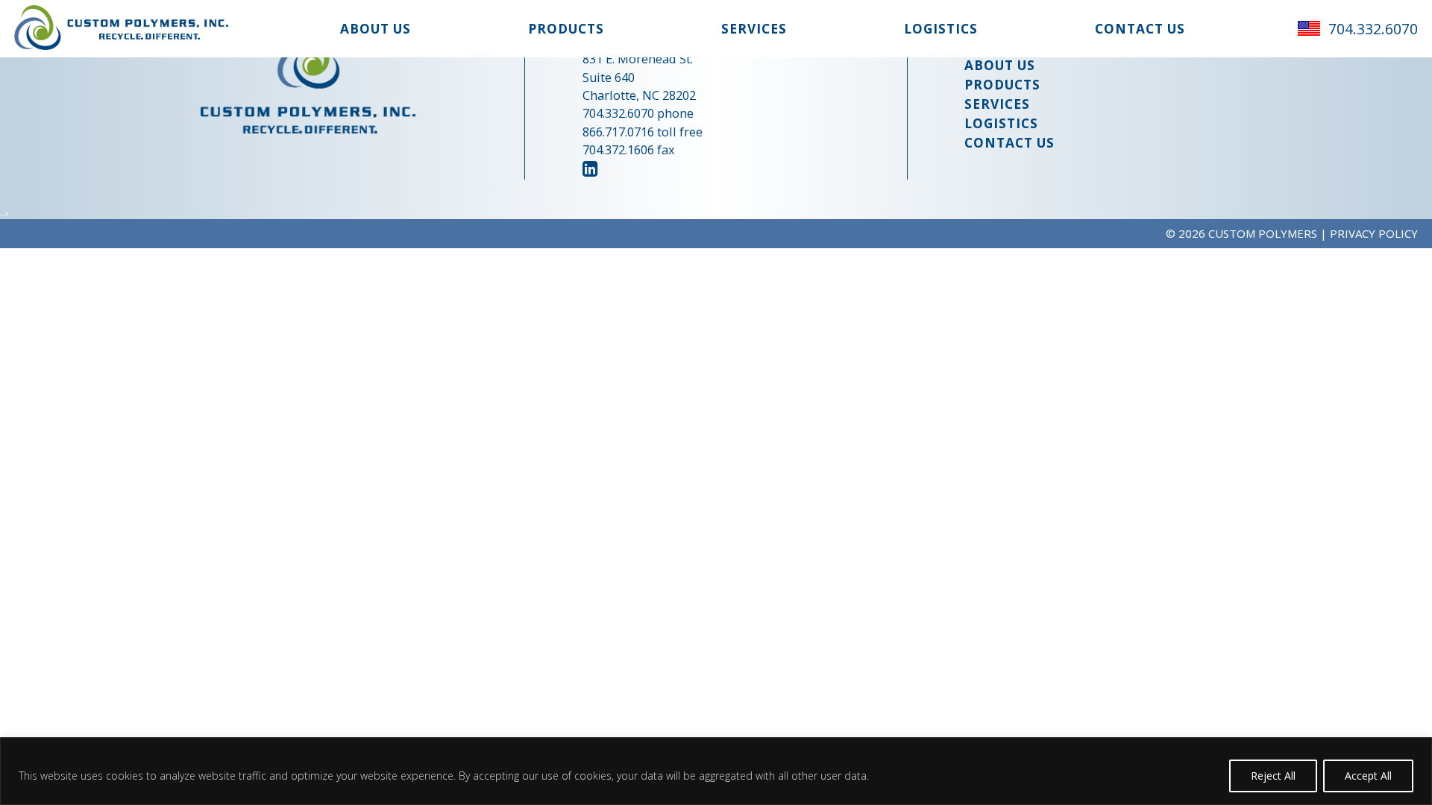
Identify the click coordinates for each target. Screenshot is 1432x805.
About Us (375, 28)
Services (754, 28)
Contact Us (1140, 28)
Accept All (1368, 775)
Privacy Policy (1374, 233)
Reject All (1273, 775)
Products (566, 28)
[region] (716, 771)
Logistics (941, 28)
